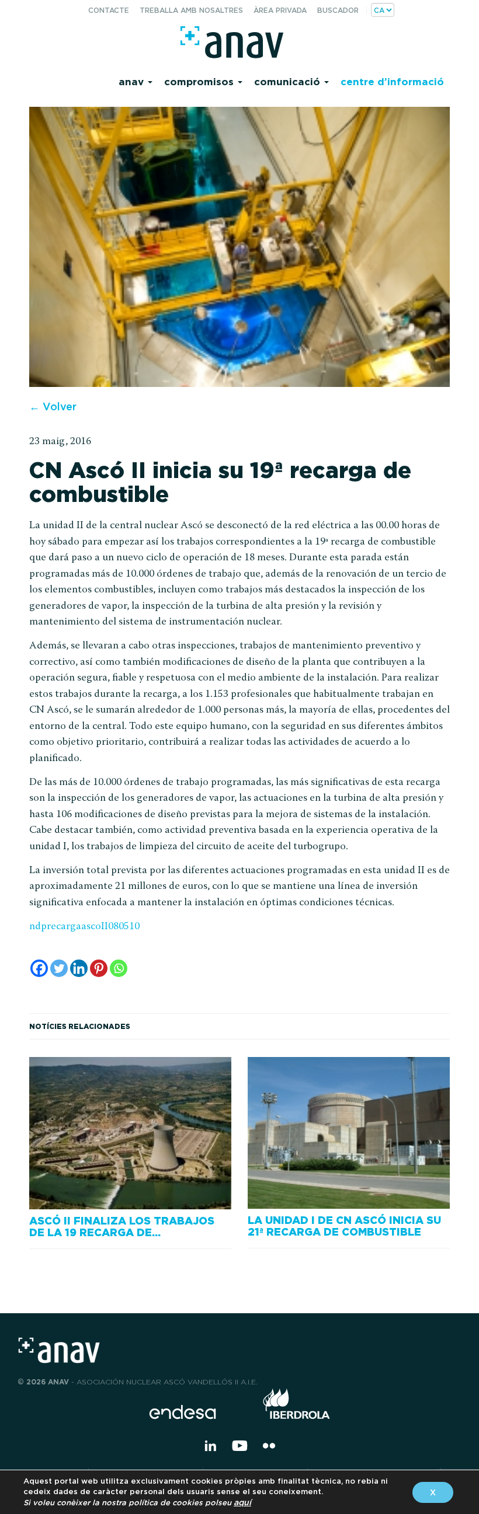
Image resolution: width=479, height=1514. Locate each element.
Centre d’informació (392, 81)
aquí (242, 1502)
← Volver (53, 406)
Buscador (338, 10)
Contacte (108, 10)
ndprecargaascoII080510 (84, 927)
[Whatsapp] (118, 968)
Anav (133, 81)
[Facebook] (39, 968)
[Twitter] (59, 968)
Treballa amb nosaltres (191, 10)
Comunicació (288, 81)
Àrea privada (280, 10)
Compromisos (200, 81)
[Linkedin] (79, 968)
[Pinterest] (98, 968)
